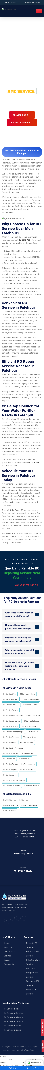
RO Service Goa (9, 758)
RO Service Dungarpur (30, 726)
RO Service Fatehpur (11, 705)
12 (19, 1065)
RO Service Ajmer (10, 769)
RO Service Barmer (10, 764)
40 (23, 1065)
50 (29, 1065)
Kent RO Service (9, 800)
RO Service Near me (29, 805)
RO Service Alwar (26, 742)
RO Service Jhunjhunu (11, 785)
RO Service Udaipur (10, 753)
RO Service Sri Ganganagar (13, 748)
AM (1, 1062)
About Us (8, 947)
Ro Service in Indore (12, 1030)
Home (6, 943)
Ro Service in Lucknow (13, 1021)
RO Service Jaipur (10, 775)
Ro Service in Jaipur (12, 1008)
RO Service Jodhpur (27, 694)
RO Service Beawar (10, 710)
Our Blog (7, 955)
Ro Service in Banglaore (14, 1013)
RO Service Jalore (28, 764)
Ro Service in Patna (12, 1025)
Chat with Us (36, 1063)
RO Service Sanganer (11, 737)
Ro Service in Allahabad (14, 1017)
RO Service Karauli (10, 699)
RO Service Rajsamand (30, 699)
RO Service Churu (33, 715)
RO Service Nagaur (27, 769)
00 (23, 1062)
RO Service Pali (24, 758)
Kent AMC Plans (9, 811)
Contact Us (9, 964)
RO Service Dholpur (31, 785)
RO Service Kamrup (30, 705)
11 (17, 1065)
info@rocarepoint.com (32, 3)
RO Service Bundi (10, 742)
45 (26, 1065)
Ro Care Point (19, 1046)
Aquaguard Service (10, 805)
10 (15, 1065)
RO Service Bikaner (10, 726)
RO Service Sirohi (29, 737)
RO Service (23, 800)
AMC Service (31, 968)
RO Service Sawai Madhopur (14, 780)
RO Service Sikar (9, 694)
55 (31, 1065)
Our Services (9, 951)
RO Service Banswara (11, 721)
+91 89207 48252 (10, 3)
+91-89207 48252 (26, 585)
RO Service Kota (33, 731)
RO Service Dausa (28, 753)
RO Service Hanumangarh (13, 715)
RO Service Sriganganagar (13, 731)
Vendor (7, 960)
